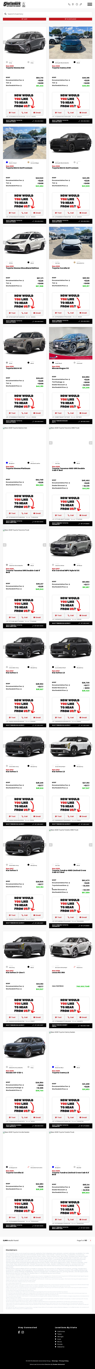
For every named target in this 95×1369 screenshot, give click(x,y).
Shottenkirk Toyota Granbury (60, 523)
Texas (59, 1334)
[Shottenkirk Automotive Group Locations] (75, 4)
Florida (59, 1344)
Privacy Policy (31, 1281)
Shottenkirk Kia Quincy (61, 623)
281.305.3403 (85, 422)
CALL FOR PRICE (57, 986)
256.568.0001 (39, 1126)
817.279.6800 (85, 524)
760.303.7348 (82, 986)
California (61, 1331)
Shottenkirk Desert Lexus (59, 1025)
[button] (44, 42)
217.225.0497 (85, 623)
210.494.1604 (39, 121)
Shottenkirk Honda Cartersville (13, 1125)
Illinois (59, 1342)
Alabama (60, 1347)
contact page (66, 1304)
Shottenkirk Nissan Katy (60, 421)
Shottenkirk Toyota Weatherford (14, 521)
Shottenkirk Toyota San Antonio (14, 121)
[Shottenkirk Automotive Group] (14, 4)
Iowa (59, 1339)
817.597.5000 (39, 522)
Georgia (60, 1337)
